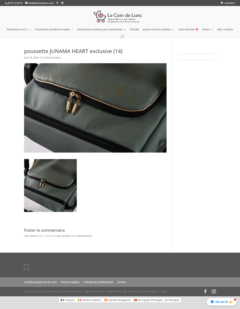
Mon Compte (225, 29)
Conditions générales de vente (40, 282)
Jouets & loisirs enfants (157, 29)
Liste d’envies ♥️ (188, 29)
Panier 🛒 (207, 29)
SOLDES (134, 29)
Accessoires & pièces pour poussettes (99, 29)
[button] (221, 301)
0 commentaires (51, 57)
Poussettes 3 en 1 (17, 29)
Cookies (121, 282)
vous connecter (47, 235)
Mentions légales (70, 282)
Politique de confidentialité (98, 282)
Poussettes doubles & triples (52, 29)
